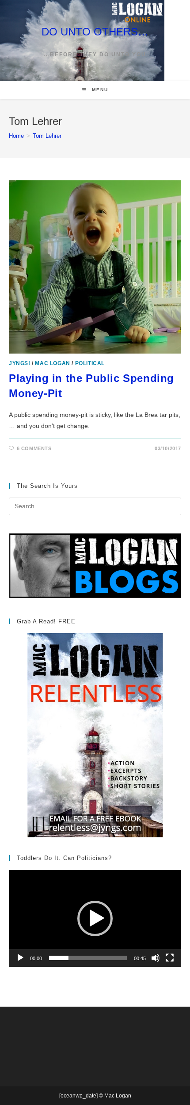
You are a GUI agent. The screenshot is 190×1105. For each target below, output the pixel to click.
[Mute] (155, 957)
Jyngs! (19, 363)
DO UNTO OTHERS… (95, 32)
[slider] (88, 958)
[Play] (20, 957)
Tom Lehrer (47, 135)
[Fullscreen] (169, 957)
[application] (95, 918)
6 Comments (34, 448)
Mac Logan (52, 363)
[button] (95, 918)
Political (90, 363)
